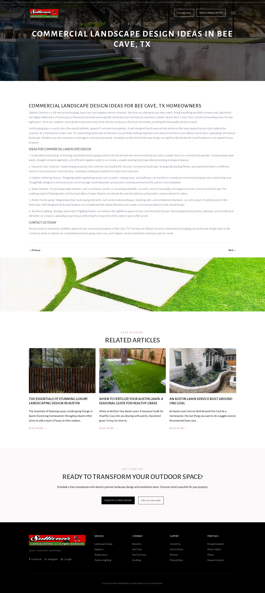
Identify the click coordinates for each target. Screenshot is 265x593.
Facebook (36, 559)
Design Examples (215, 544)
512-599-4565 (184, 13)
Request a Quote (215, 560)
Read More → (38, 428)
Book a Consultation (210, 13)
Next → (232, 250)
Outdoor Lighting (102, 560)
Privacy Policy (176, 560)
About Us (136, 544)
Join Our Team (139, 555)
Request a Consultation (118, 500)
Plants (210, 555)
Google (68, 559)
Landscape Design (103, 544)
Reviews (174, 555)
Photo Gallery (214, 549)
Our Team (137, 549)
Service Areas (176, 549)
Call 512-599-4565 (151, 500)
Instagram (52, 559)
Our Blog (136, 560)
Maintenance (101, 555)
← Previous (34, 250)
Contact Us (175, 544)
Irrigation (98, 549)
